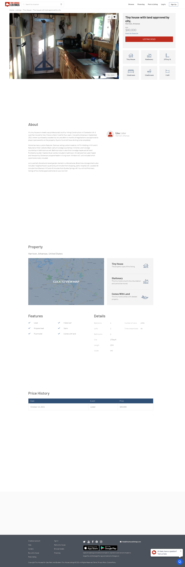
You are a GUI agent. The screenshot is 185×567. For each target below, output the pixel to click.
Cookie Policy (111, 562)
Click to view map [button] (66, 281)
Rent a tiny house (59, 545)
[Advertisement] (92, 102)
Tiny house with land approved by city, (47, 10)
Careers (31, 549)
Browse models (59, 549)
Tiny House (27, 10)
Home (11, 10)
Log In (163, 4)
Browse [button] (131, 4)
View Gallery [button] (111, 75)
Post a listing (32, 557)
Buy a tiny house (33, 553)
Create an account (34, 541)
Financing (141, 4)
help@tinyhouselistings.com (131, 542)
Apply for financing (131, 33)
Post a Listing (153, 4)
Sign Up (173, 4)
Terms (95, 562)
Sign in (56, 541)
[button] (64, 46)
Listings (18, 10)
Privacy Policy (102, 562)
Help (29, 545)
